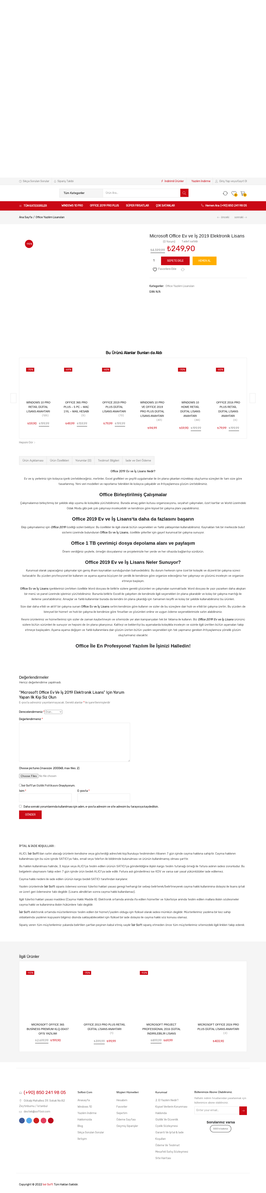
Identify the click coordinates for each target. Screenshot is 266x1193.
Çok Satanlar (165, 205)
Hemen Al (204, 260)
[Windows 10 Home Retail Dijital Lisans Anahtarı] (190, 380)
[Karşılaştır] (183, 269)
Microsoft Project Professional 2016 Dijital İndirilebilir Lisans (161, 1029)
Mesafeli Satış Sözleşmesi (171, 1151)
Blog (80, 1126)
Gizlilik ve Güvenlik (166, 1119)
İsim (22, 791)
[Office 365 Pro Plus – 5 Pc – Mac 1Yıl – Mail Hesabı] (76, 380)
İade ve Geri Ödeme (138, 460)
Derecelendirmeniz (31, 712)
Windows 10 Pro (72, 205)
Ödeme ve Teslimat (167, 1145)
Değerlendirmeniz (31, 719)
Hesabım (121, 1100)
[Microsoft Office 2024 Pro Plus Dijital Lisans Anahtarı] (218, 992)
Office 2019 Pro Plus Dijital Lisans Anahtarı (114, 407)
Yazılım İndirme (201, 181)
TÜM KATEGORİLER (35, 205)
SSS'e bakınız (220, 1128)
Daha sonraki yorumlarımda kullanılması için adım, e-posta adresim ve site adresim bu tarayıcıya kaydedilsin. (91, 806)
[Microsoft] (214, 241)
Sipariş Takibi (65, 181)
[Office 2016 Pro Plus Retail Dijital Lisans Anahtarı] (228, 380)
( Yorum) (169, 241)
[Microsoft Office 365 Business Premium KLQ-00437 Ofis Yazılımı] (47, 992)
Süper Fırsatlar (137, 205)
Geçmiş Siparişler (127, 1126)
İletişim (82, 1139)
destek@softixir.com (37, 1111)
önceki (225, 217)
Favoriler (121, 1106)
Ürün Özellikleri (59, 460)
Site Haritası (163, 1158)
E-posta (84, 791)
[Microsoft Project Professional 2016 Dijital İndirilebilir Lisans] (161, 992)
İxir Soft (48, 1184)
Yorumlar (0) (83, 460)
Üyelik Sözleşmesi (166, 1126)
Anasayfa (84, 1100)
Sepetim (121, 1113)
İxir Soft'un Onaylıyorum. (48, 785)
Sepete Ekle (175, 260)
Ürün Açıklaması (32, 460)
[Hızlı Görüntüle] (85, 379)
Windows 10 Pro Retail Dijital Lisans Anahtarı (38, 407)
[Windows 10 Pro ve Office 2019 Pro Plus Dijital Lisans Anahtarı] (152, 380)
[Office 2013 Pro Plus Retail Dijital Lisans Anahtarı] (104, 992)
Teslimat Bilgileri (108, 460)
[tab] (33, 460)
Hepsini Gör (26, 442)
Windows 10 (85, 1106)
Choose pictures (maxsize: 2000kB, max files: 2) (49, 768)
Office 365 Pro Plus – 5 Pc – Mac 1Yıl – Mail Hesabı (76, 407)
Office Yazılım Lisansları (50, 217)
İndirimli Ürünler (174, 181)
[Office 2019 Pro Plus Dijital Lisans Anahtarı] (114, 380)
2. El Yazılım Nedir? (167, 1100)
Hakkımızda (85, 1119)
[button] (242, 193)
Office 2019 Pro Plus (104, 205)
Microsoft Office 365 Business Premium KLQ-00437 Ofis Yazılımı (48, 1029)
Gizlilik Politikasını (47, 785)
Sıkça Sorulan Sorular (36, 181)
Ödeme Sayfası (126, 1119)
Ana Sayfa (25, 217)
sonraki (238, 217)
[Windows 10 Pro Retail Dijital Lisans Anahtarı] (38, 380)
